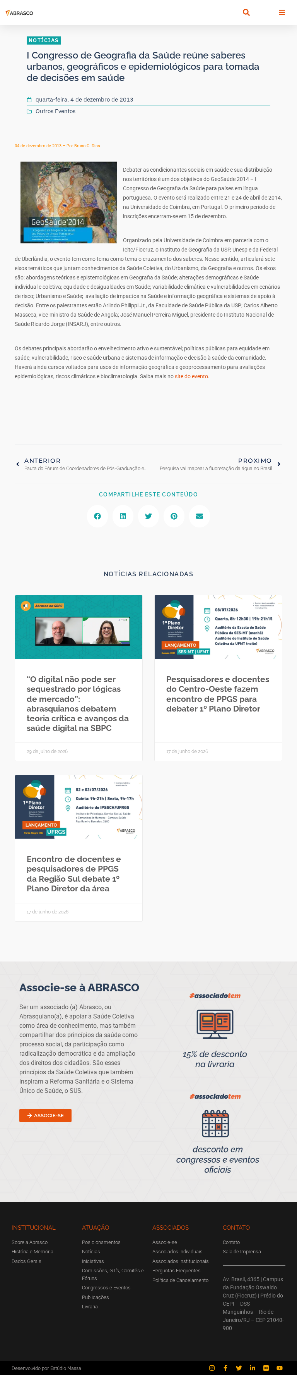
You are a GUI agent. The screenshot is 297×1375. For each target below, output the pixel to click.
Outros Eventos (55, 111)
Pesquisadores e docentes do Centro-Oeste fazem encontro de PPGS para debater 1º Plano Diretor (217, 693)
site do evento (191, 376)
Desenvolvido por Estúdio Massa (46, 1368)
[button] (246, 12)
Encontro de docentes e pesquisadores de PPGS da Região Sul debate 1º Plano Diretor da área (74, 873)
